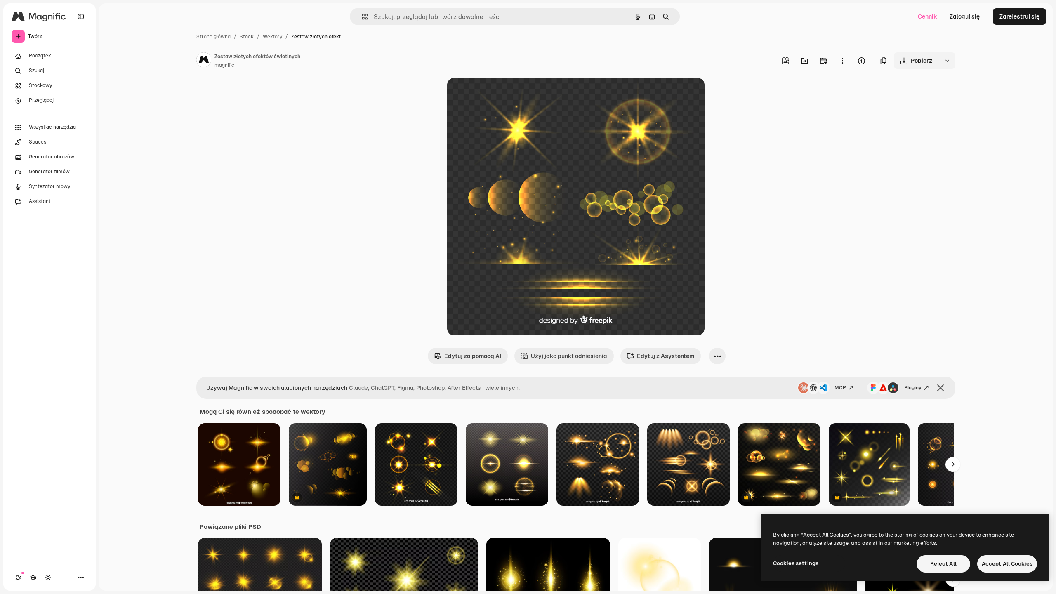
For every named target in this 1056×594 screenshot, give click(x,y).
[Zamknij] (940, 388)
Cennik (927, 16)
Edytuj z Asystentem (665, 356)
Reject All (943, 563)
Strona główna (213, 36)
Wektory (272, 36)
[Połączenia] (18, 577)
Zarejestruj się (1019, 16)
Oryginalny (504, 94)
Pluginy (913, 387)
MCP (840, 387)
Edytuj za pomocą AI (472, 356)
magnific (224, 65)
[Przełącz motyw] (47, 577)
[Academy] (33, 577)
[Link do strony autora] (203, 61)
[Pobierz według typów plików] (947, 60)
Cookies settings (795, 563)
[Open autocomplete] (361, 17)
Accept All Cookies (1007, 563)
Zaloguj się (965, 16)
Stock (247, 36)
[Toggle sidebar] (80, 16)
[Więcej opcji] (842, 60)
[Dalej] (952, 464)
